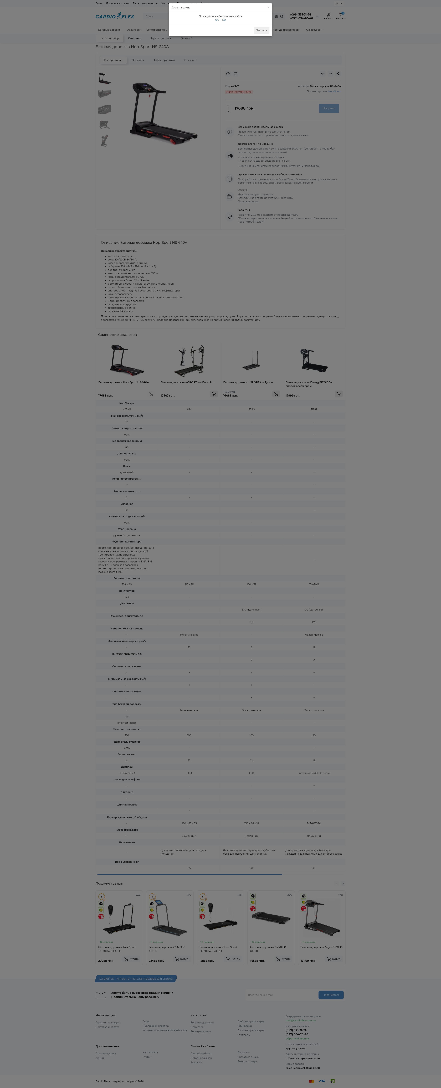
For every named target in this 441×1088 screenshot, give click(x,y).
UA (217, 19)
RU (224, 19)
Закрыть (261, 30)
